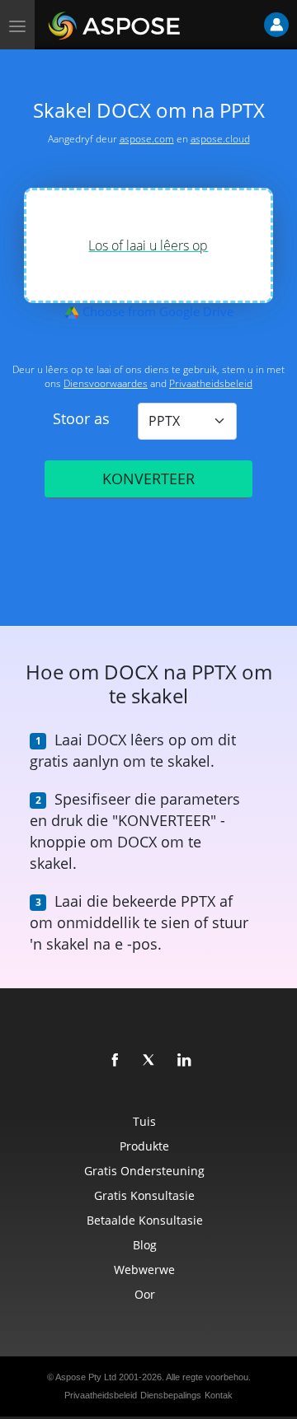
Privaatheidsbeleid (210, 383)
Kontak (219, 1395)
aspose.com (147, 139)
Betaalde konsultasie (145, 1220)
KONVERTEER (148, 478)
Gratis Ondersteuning (144, 1171)
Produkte (144, 1146)
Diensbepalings (170, 1395)
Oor (144, 1294)
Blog (145, 1245)
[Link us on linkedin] (185, 1060)
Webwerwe (144, 1269)
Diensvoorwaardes (106, 383)
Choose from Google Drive (156, 311)
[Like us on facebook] (115, 1060)
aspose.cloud (220, 139)
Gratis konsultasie (144, 1195)
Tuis (144, 1121)
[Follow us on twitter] (150, 1060)
